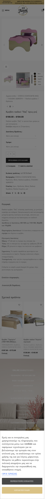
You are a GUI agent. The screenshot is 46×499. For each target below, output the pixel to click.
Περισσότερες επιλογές (21, 481)
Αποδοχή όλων (22, 490)
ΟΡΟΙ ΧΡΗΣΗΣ (9, 473)
